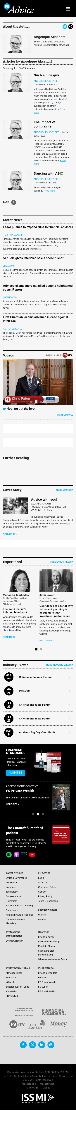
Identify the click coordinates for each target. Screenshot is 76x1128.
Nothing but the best (21, 408)
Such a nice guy (46, 75)
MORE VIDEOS (64, 415)
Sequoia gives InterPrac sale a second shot (33, 258)
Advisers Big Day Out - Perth (37, 732)
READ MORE (9, 534)
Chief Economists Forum (34, 704)
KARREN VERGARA (12, 329)
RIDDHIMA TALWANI (12, 235)
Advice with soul (44, 499)
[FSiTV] (67, 355)
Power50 (24, 690)
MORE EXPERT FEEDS (61, 562)
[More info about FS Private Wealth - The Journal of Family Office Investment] (61, 797)
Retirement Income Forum (35, 677)
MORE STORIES (64, 490)
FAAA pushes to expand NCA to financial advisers (38, 227)
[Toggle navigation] (68, 8)
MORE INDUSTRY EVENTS (59, 665)
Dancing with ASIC (48, 173)
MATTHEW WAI (10, 297)
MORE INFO (12, 804)
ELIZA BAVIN (9, 266)
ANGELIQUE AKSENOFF (46, 81)
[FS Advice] (21, 8)
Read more (49, 191)
